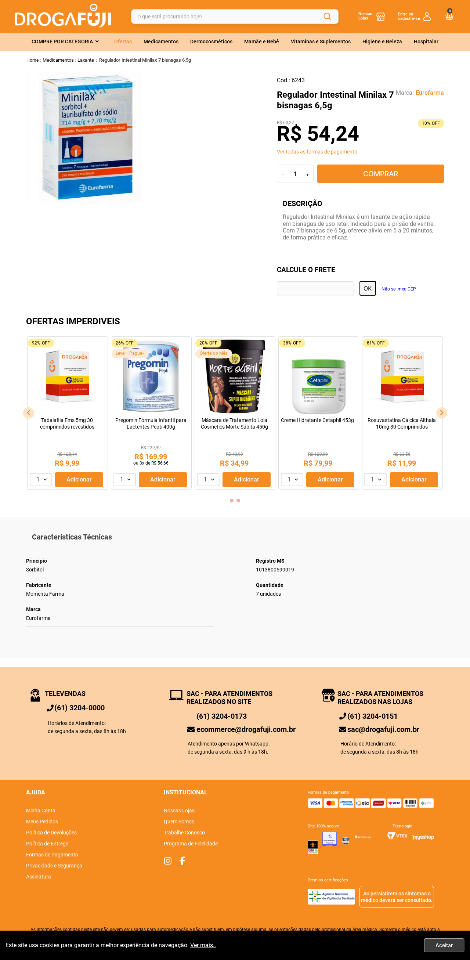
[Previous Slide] (28, 413)
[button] (360, 152)
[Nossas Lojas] (380, 16)
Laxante (85, 60)
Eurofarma (430, 93)
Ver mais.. (203, 945)
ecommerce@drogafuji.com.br (246, 729)
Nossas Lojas (365, 16)
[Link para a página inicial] (32, 60)
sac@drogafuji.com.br (383, 729)
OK (368, 288)
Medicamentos (58, 60)
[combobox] (235, 16)
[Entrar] (415, 16)
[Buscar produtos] (327, 17)
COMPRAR (380, 173)
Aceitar (444, 945)
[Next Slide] (441, 413)
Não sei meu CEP (399, 289)
